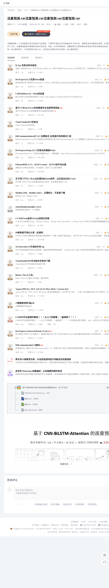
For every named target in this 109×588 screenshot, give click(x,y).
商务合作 (55, 525)
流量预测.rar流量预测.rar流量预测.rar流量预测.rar (43, 18)
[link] (10, 10)
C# (26, 10)
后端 (19, 10)
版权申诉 (75, 532)
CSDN (83, 522)
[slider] (20, 504)
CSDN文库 (92, 522)
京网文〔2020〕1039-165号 (63, 529)
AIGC (79, 24)
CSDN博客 (103, 522)
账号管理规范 (52, 532)
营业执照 (94, 532)
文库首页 (10, 10)
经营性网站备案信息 (82, 529)
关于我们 (35, 525)
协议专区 (74, 525)
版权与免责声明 (64, 532)
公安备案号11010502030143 (23, 529)
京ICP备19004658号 (43, 529)
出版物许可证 (84, 532)
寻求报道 (64, 525)
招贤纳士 (45, 525)
